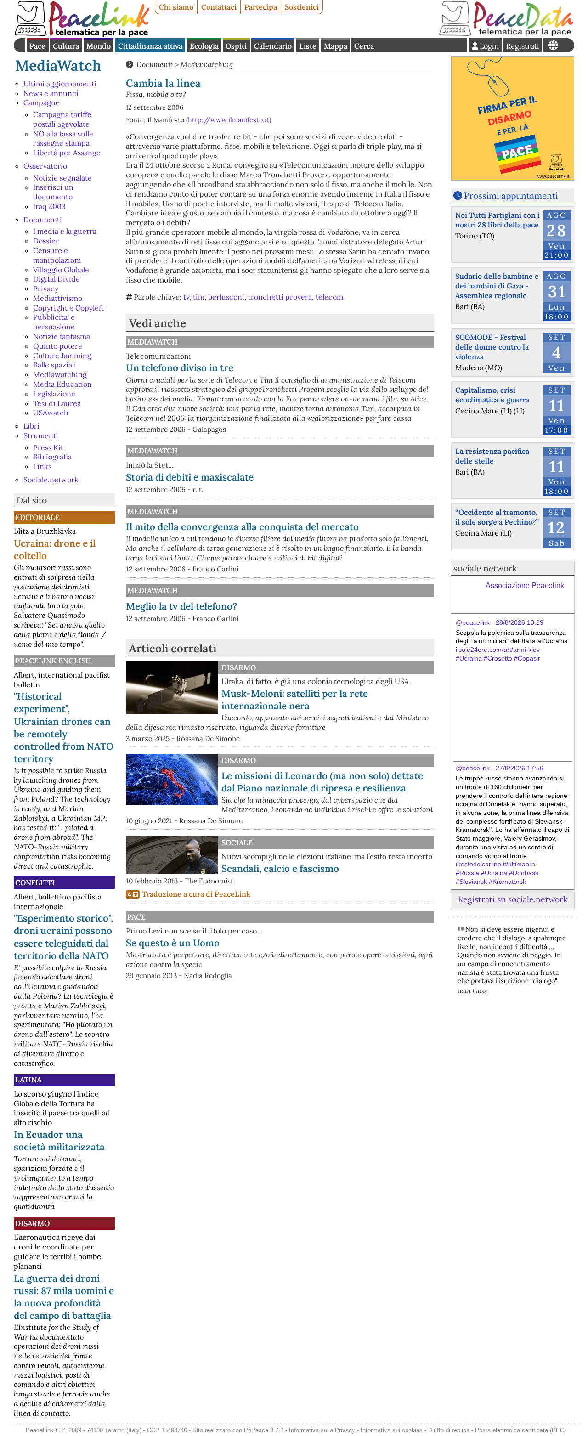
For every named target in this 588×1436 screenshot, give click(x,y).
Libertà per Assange (67, 152)
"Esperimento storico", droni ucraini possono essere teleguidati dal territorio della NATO (63, 936)
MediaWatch (58, 65)
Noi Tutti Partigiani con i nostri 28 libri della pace (497, 219)
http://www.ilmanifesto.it (228, 120)
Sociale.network (51, 479)
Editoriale (37, 517)
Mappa (335, 46)
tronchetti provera (280, 296)
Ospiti (236, 46)
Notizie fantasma (61, 336)
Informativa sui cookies (392, 1430)
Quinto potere (57, 346)
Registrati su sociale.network (512, 899)
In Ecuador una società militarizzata (59, 1140)
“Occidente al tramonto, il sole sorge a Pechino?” (497, 517)
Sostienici (302, 6)
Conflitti (35, 882)
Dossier (46, 240)
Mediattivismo (57, 298)
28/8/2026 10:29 (519, 622)
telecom (329, 296)
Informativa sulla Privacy (322, 1430)
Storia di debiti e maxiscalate (190, 477)
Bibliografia (52, 456)
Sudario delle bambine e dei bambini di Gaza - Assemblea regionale (497, 285)
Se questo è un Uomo (173, 943)
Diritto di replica (448, 1430)
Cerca (364, 46)
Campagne (41, 102)
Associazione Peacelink (525, 585)
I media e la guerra (64, 231)
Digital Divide (56, 278)
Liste (308, 46)
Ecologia (204, 46)
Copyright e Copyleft (68, 307)
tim (198, 296)
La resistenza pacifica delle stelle (492, 456)
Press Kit (48, 447)
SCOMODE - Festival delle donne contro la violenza (492, 347)
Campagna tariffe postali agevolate (62, 119)
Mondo (98, 46)
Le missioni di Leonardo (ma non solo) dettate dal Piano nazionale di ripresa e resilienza (322, 781)
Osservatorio (45, 165)
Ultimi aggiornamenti (59, 83)
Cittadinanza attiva (150, 46)
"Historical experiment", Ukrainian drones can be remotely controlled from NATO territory (63, 727)
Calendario (273, 46)
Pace (37, 46)
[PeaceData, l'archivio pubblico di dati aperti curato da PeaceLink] (506, 34)
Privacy (45, 288)
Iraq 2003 (49, 206)
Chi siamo (176, 6)
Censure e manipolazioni (57, 255)
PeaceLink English (53, 660)
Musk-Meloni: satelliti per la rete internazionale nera (294, 699)
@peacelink (473, 622)
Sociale (237, 842)
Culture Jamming (62, 355)
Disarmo (32, 1223)
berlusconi (226, 296)
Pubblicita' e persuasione (54, 321)
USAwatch (50, 412)
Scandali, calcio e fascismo (280, 868)
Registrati (522, 46)
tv (186, 296)
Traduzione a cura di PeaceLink (196, 894)
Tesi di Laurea (57, 403)
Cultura (66, 46)
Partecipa (260, 6)
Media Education (62, 384)
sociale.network (485, 568)
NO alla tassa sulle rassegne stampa (63, 138)
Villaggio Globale (61, 269)
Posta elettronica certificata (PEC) (520, 1430)
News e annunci (51, 93)
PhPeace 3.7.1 (263, 1430)
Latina (28, 1079)
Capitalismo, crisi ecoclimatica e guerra (492, 394)
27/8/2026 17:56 (519, 768)
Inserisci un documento (53, 191)
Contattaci (219, 6)
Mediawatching (60, 374)
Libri (31, 425)
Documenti (42, 219)
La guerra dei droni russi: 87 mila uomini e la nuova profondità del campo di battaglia (64, 1297)
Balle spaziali (54, 364)
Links (42, 466)
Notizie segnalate (62, 177)
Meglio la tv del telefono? (181, 606)
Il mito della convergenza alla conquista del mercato (242, 526)
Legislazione (54, 393)
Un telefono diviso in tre (179, 368)
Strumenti (40, 435)
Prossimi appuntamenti (511, 195)
